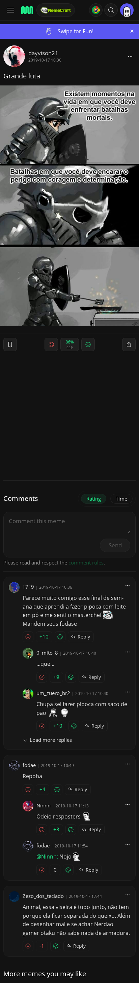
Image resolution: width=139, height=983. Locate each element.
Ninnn (43, 805)
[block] (130, 56)
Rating (93, 498)
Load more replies (51, 739)
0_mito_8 (47, 652)
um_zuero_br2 (53, 693)
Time (121, 498)
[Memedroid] (26, 10)
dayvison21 (43, 53)
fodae (29, 765)
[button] (111, 10)
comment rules (86, 562)
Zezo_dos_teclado (43, 896)
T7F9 (28, 586)
